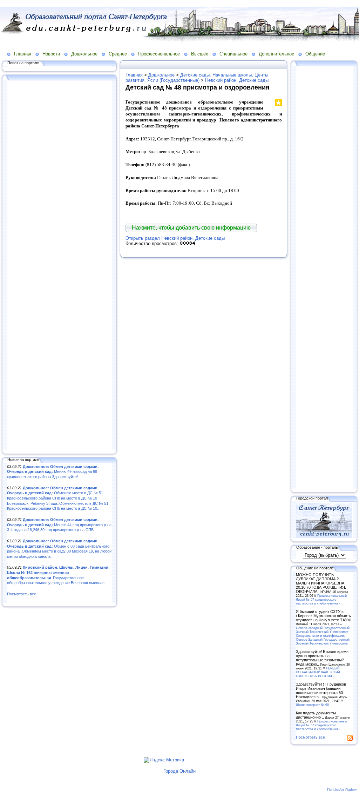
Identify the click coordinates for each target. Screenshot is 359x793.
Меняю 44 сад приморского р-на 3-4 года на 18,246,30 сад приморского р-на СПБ (59, 524)
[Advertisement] (59, 265)
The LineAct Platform (342, 790)
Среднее (118, 54)
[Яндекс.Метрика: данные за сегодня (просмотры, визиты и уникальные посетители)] (164, 760)
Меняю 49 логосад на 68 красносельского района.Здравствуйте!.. (53, 471)
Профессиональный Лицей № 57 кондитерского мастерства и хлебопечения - (321, 599)
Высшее (199, 54)
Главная (22, 54)
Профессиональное (159, 54)
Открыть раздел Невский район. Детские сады (175, 238)
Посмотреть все (21, 594)
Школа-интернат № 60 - (313, 705)
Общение (315, 54)
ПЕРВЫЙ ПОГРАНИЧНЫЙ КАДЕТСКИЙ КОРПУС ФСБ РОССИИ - (318, 672)
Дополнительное (276, 54)
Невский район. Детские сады (237, 80)
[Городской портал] (324, 536)
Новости (51, 54)
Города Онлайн (179, 771)
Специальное (233, 54)
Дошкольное (84, 54)
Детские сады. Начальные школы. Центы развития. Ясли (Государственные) (197, 77)
